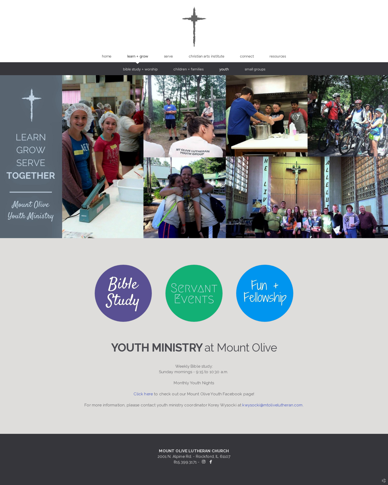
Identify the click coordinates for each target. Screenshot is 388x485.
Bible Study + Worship (140, 69)
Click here (143, 394)
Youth (224, 69)
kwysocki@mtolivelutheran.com (271, 405)
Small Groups (255, 69)
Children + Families (188, 69)
